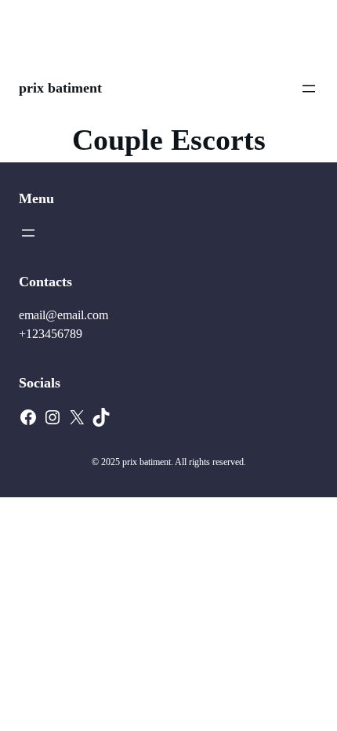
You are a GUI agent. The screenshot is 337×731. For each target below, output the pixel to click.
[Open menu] (308, 88)
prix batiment (60, 88)
